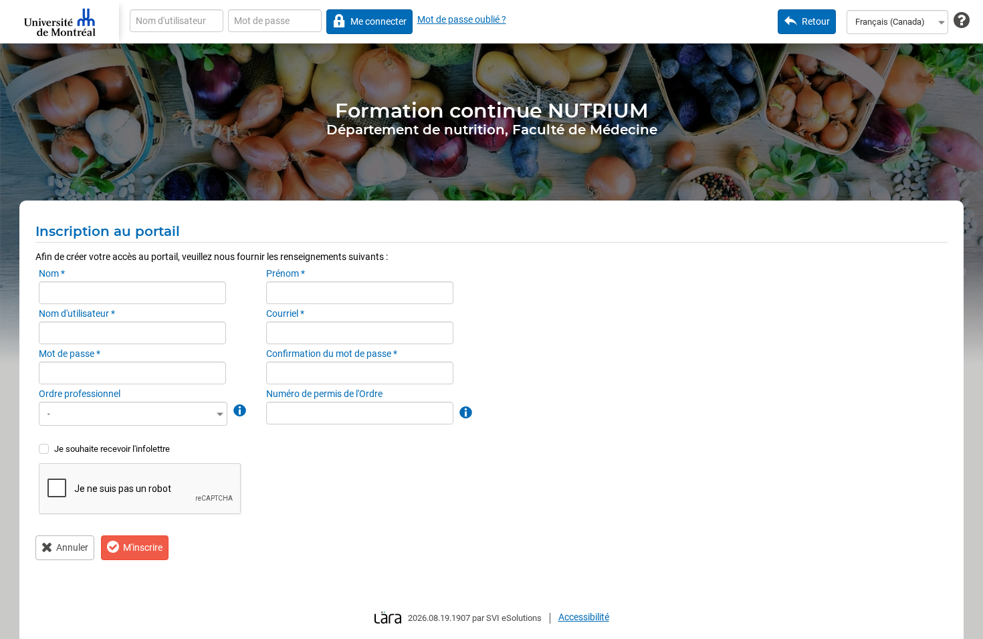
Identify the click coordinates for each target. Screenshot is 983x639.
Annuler (72, 547)
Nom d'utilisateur (77, 313)
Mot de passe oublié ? (461, 19)
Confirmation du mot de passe (331, 353)
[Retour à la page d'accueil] (59, 22)
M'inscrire (142, 547)
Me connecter (378, 21)
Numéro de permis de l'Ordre (324, 393)
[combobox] (897, 22)
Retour (816, 21)
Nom (52, 273)
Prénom (285, 273)
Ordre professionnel (79, 393)
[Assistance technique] (961, 21)
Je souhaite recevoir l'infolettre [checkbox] (112, 449)
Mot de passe (69, 353)
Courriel (285, 313)
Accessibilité (583, 617)
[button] (239, 410)
